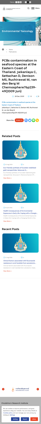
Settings (12, 415)
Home (11, 49)
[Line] (33, 120)
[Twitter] (29, 120)
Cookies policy (8, 413)
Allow (34, 419)
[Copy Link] (37, 120)
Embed (18, 120)
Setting (15, 419)
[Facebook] (26, 120)
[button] (3, 389)
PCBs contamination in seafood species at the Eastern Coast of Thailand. (18, 103)
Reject (25, 419)
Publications (12, 52)
